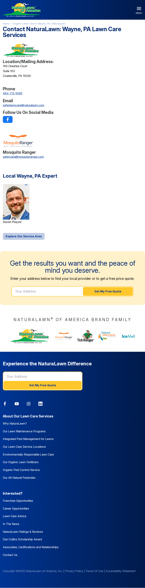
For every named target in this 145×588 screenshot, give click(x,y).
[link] (8, 119)
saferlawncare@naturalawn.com (23, 105)
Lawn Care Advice (14, 516)
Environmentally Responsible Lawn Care (28, 454)
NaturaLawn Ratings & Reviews (23, 531)
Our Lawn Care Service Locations (24, 446)
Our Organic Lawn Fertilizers (21, 462)
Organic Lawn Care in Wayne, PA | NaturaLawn (39, 23)
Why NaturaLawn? (15, 423)
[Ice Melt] (129, 336)
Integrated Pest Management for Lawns (28, 439)
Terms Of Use (94, 571)
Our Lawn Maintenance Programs (24, 431)
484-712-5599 (12, 93)
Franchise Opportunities (18, 500)
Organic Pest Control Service (21, 470)
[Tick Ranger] (86, 336)
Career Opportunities (16, 508)
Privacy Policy (74, 571)
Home (6, 23)
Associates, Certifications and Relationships (31, 547)
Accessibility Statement (120, 571)
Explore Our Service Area (24, 236)
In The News (11, 524)
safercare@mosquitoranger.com (23, 157)
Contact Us (10, 555)
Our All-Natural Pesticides (19, 477)
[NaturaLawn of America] (29, 336)
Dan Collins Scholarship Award (22, 539)
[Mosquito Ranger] (64, 336)
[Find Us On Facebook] (8, 119)
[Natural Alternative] (107, 336)
